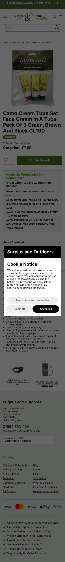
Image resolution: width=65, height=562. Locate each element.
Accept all (46, 308)
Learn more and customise (32, 300)
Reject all (19, 308)
